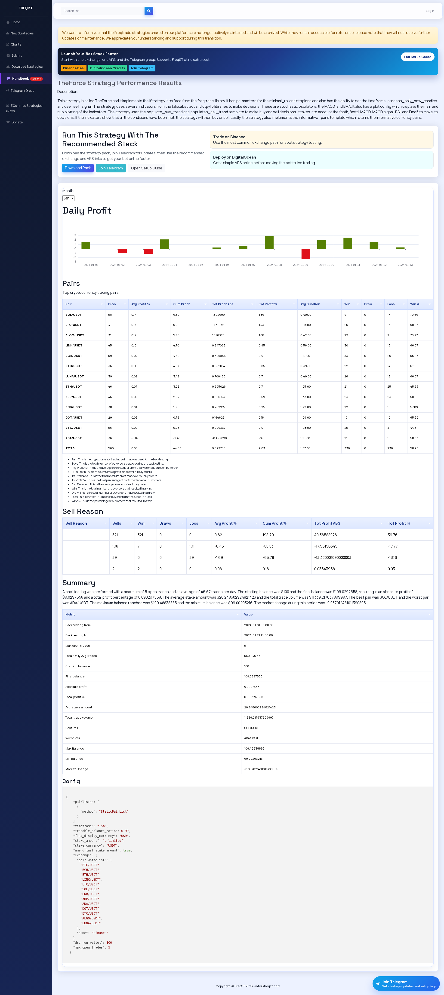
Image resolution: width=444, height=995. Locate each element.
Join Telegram (142, 68)
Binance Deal (74, 68)
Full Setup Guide (417, 57)
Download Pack (78, 167)
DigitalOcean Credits (107, 68)
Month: (68, 190)
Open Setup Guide (146, 168)
